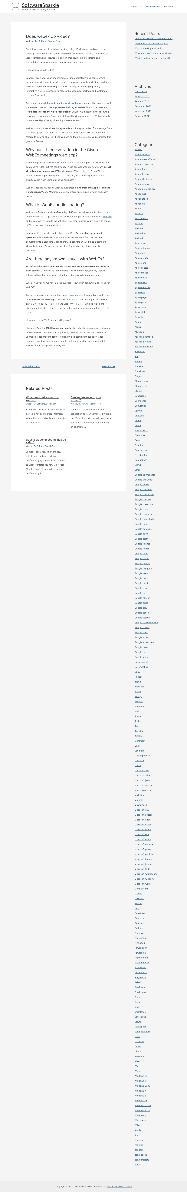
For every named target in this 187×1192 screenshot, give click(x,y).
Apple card (140, 262)
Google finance (142, 543)
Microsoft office (143, 839)
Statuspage (140, 1026)
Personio (139, 933)
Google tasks (141, 647)
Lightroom (140, 740)
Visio (137, 1061)
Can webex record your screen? (86, 399)
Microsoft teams (143, 859)
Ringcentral (140, 977)
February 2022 (142, 96)
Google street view (144, 642)
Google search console (146, 622)
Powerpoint (140, 952)
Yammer (139, 1140)
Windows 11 (141, 1080)
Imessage (139, 686)
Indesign (139, 701)
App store (140, 253)
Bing (137, 356)
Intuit (137, 711)
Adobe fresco (142, 174)
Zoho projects (142, 1159)
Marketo (139, 800)
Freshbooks (141, 455)
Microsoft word (143, 883)
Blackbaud (140, 366)
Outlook (139, 928)
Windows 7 (140, 1090)
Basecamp (140, 351)
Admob (138, 149)
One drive (140, 913)
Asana (138, 327)
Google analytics (143, 479)
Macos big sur (142, 770)
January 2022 (142, 101)
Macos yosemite (143, 790)
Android (139, 228)
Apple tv (139, 317)
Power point (141, 947)
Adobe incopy (142, 184)
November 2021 (143, 111)
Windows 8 (140, 1095)
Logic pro (140, 750)
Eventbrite (140, 435)
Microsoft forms (143, 829)
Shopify (139, 997)
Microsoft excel (143, 824)
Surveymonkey (142, 1031)
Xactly (138, 1130)
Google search (142, 617)
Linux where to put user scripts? (151, 43)
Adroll (138, 208)
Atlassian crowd (143, 341)
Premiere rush (142, 962)
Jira (136, 726)
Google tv (140, 652)
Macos (138, 765)
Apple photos (142, 302)
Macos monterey (143, 785)
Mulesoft (139, 898)
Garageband (141, 460)
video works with (68, 103)
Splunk (138, 1021)
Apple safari (141, 307)
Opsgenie (139, 923)
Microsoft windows (144, 878)
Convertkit (140, 405)
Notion (138, 903)
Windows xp (141, 1115)
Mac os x (139, 760)
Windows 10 (141, 1076)
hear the (107, 216)
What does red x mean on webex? (42, 399)
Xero (137, 1135)
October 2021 (142, 116)
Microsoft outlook (144, 844)
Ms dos (138, 893)
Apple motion (142, 272)
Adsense (139, 213)
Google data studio (145, 519)
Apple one (140, 292)
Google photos (142, 598)
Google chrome (143, 499)
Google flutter (142, 548)
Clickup (138, 391)
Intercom (139, 706)
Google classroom (144, 504)
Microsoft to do (143, 864)
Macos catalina (142, 775)
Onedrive (139, 918)
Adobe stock (141, 198)
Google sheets (142, 627)
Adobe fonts (141, 169)
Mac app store (142, 755)
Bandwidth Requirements (70, 295)
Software (168, 6)
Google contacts (143, 514)
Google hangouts (143, 568)
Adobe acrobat (142, 154)
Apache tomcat (142, 248)
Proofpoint (140, 967)
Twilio (138, 1046)
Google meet (141, 583)
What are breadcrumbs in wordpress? (154, 53)
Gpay (137, 671)
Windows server (143, 1105)
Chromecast (141, 386)
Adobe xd (140, 203)
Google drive (141, 533)
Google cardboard (144, 494)
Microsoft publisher (145, 854)
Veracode (139, 1056)
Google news (141, 588)
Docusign (139, 415)
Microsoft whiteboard (146, 874)
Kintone (139, 736)
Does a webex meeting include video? (46, 441)
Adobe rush (140, 193)
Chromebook (141, 381)
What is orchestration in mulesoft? (152, 58)
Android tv (140, 238)
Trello (137, 1036)
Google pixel (141, 602)
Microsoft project (144, 849)
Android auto (141, 233)
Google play (141, 607)
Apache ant (140, 243)
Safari (138, 982)
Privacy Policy (152, 6)
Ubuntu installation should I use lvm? (153, 38)
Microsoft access (143, 814)
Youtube (139, 1145)
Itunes (138, 716)
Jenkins (138, 721)
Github (138, 464)
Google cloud (142, 509)
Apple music (141, 277)
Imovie (138, 691)
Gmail (137, 469)
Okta (137, 908)
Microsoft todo (142, 869)
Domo (138, 420)
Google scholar (142, 612)
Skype (138, 1002)
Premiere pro (141, 957)
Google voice (141, 657)
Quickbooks (141, 972)
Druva (138, 425)
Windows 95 (141, 1100)
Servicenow (141, 992)
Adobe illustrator (143, 179)
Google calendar (143, 489)
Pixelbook (140, 942)
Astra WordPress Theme (119, 1186)
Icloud (138, 681)
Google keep (141, 573)
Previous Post (31, 366)
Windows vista (142, 1110)
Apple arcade (141, 258)
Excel (137, 440)
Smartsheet (140, 1011)
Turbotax (139, 1041)
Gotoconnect (141, 662)
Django (138, 410)
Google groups (142, 563)
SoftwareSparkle (40, 5)
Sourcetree (140, 1016)
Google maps (141, 578)
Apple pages (141, 297)
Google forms (142, 558)
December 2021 (143, 106)
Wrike (137, 1125)
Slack (137, 1007)
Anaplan (139, 223)
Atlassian (139, 331)
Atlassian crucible (144, 346)
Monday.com (141, 888)
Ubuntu (138, 1051)
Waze (137, 1066)
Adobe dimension (144, 164)
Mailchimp (140, 795)
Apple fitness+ (142, 267)
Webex (29, 41)
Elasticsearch (141, 430)
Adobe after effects (145, 159)
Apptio (138, 322)
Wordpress (140, 1120)
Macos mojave (142, 780)
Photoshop (140, 938)
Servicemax (141, 987)
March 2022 (141, 91)
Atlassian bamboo (144, 336)
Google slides (142, 637)
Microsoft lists (142, 834)
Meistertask (141, 805)
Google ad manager (145, 474)
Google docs (141, 524)
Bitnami (138, 361)
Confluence (140, 400)
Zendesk (139, 1149)
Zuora (138, 1164)
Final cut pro (141, 450)
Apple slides (141, 312)
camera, (30, 120)
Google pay (141, 593)
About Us (136, 6)
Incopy (138, 696)
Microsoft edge (142, 819)
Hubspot (139, 676)
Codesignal (140, 396)
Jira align (139, 731)
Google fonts (141, 553)
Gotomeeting (141, 667)
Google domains (143, 529)
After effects (141, 218)
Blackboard (140, 371)
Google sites (141, 632)
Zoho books (141, 1154)
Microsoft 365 (142, 809)
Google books (142, 484)
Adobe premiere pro (145, 189)
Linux (137, 745)
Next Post (108, 366)
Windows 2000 (142, 1085)
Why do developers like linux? (150, 48)
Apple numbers (142, 287)
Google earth (141, 538)
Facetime (139, 445)
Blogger (139, 376)
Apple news (141, 282)
